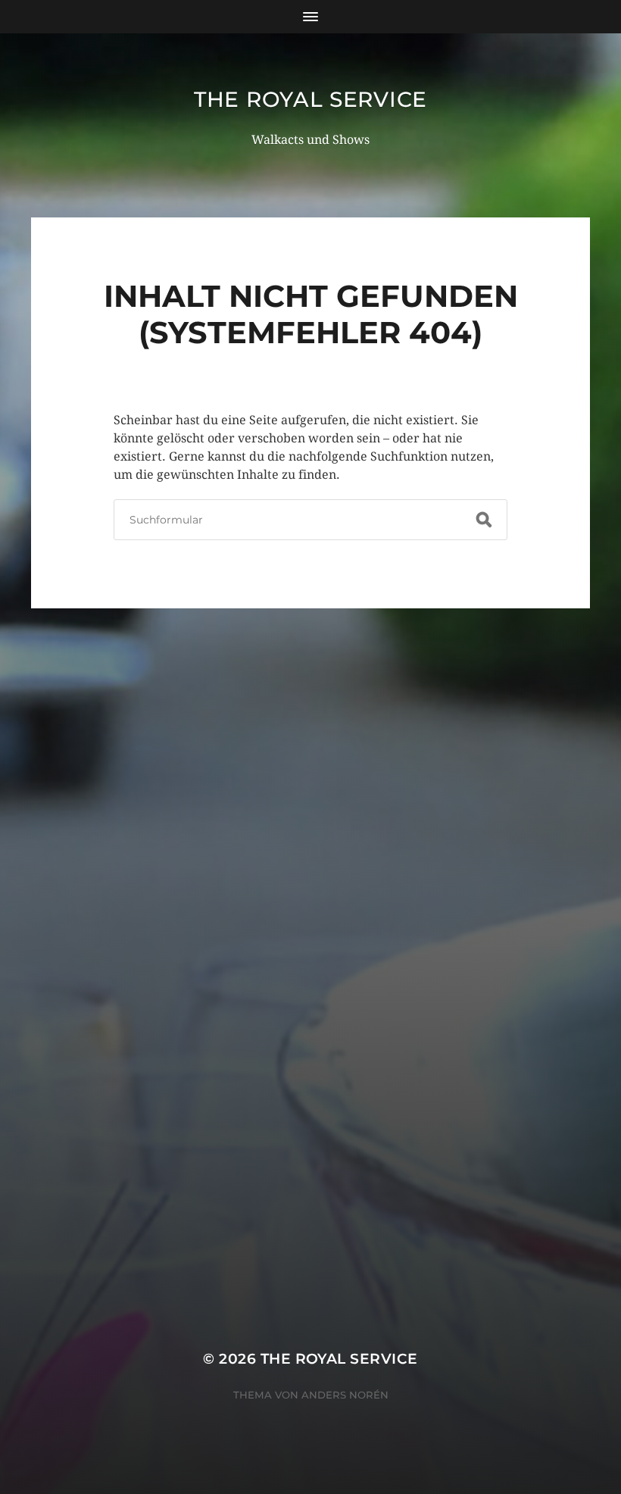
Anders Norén (345, 1395)
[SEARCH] (484, 519)
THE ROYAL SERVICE (310, 99)
